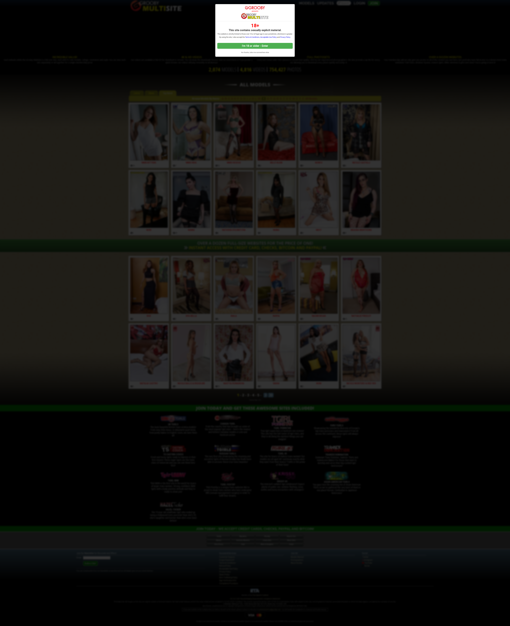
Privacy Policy (285, 37)
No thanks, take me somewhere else (255, 52)
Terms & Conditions (252, 37)
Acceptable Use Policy (268, 37)
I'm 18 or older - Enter (255, 45)
